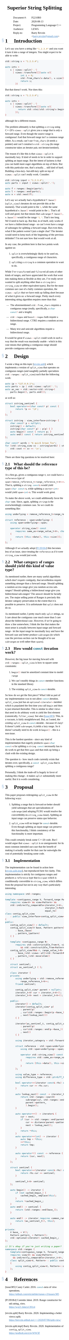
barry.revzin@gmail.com (45, 36)
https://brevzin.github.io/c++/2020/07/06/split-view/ (35, 1320)
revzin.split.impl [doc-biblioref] (14, 870)
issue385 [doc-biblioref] (49, 716)
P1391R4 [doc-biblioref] (41, 548)
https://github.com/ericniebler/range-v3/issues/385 (34, 1294)
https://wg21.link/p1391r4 (22, 1307)
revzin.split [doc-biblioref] (39, 364)
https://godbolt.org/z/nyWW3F (24, 1333)
